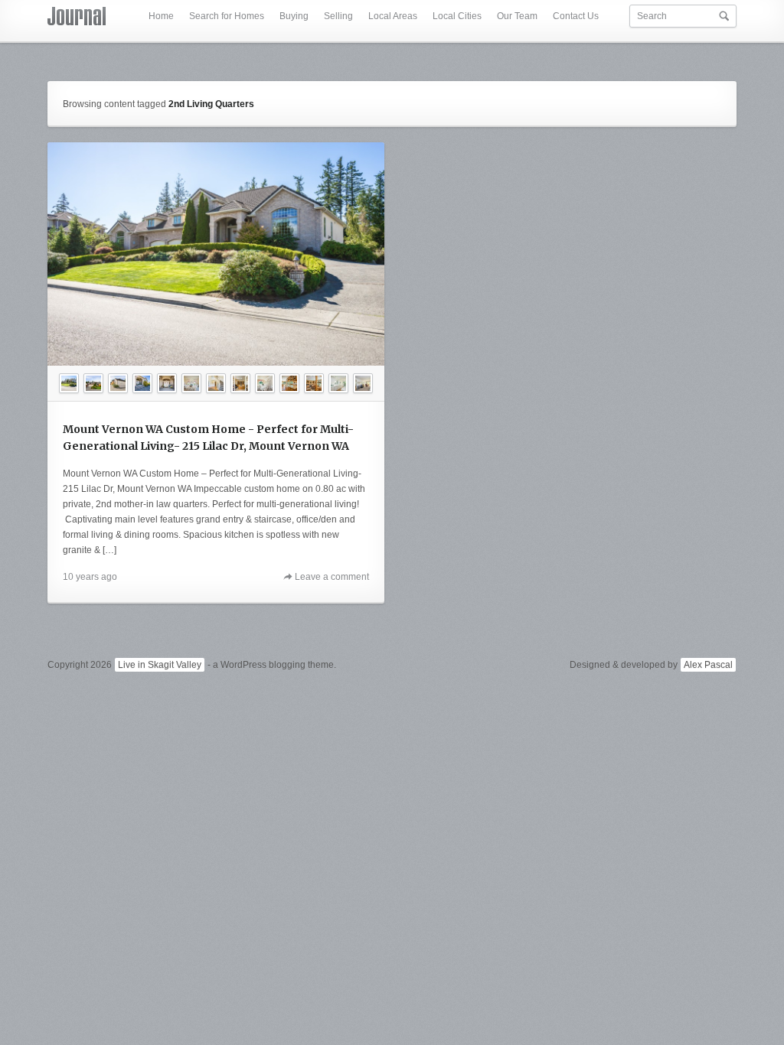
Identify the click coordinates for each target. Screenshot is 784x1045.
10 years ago (90, 576)
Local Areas (392, 16)
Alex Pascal (708, 664)
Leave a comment (332, 576)
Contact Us (576, 16)
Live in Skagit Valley (159, 664)
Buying (294, 16)
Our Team (517, 16)
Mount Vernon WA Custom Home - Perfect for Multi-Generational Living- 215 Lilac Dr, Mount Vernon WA (208, 437)
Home (161, 16)
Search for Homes (226, 16)
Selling (338, 16)
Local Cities (457, 16)
